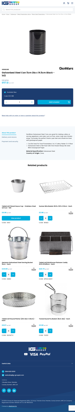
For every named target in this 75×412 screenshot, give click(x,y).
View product (19, 187)
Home (3, 14)
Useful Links (6, 363)
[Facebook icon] (4, 390)
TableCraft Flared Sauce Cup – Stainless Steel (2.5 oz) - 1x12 (19, 207)
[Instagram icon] (9, 390)
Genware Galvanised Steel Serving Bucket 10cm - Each (17, 263)
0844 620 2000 (10, 371)
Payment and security (10, 141)
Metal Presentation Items (24, 14)
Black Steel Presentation (38, 14)
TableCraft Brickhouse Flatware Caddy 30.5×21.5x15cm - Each (53, 263)
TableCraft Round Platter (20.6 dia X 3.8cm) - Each (18, 319)
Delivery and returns (9, 137)
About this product (9, 133)
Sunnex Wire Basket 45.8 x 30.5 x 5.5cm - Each (55, 206)
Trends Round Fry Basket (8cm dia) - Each (54, 319)
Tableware (13, 14)
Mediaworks (13, 406)
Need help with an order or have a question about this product (23, 115)
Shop (7, 14)
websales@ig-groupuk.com (14, 375)
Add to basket (54, 102)
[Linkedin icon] (14, 390)
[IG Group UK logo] (10, 3)
